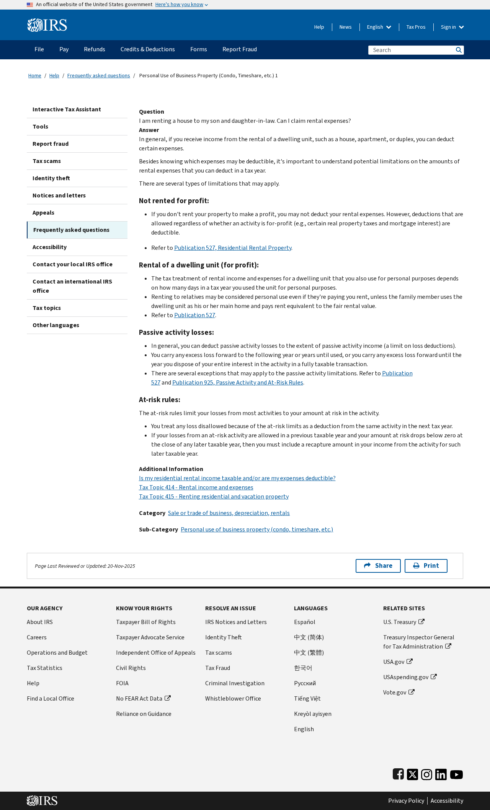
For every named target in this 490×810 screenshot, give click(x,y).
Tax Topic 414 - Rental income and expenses (196, 487)
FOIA (122, 683)
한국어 (303, 668)
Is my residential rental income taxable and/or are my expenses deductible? (237, 478)
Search (458, 50)
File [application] (39, 49)
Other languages (56, 325)
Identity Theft (223, 637)
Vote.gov (394, 692)
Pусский (305, 683)
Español (304, 622)
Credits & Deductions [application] (148, 49)
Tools (40, 126)
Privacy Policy (406, 801)
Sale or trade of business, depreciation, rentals (229, 513)
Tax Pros (416, 27)
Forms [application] (198, 49)
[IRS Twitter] (412, 772)
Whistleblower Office (233, 698)
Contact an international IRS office (72, 286)
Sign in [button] (449, 27)
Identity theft (51, 178)
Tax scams (47, 161)
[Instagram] (426, 772)
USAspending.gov (405, 677)
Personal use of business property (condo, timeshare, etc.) (257, 529)
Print (431, 565)
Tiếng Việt (307, 698)
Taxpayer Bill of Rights (146, 622)
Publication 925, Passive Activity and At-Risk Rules (237, 382)
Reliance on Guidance (144, 714)
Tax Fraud (217, 668)
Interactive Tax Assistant (67, 109)
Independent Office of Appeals (156, 653)
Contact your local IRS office (73, 264)
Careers (37, 637)
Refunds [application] (94, 49)
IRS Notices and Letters (236, 622)
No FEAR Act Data (139, 698)
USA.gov (393, 662)
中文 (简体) (309, 637)
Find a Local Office (50, 698)
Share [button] (383, 565)
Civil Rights (131, 668)
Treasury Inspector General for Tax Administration (418, 641)
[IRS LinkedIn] (441, 772)
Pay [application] (64, 49)
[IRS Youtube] (456, 772)
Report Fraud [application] (239, 49)
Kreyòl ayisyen (313, 714)
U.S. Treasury (399, 622)
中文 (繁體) (309, 653)
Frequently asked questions (98, 75)
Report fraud (51, 144)
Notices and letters (59, 195)
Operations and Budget (57, 653)
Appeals (43, 213)
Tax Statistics (44, 668)
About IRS (40, 622)
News (346, 27)
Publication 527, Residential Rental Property (232, 248)
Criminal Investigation (235, 683)
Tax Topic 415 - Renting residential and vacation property (214, 496)
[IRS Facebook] (398, 772)
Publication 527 (194, 315)
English (375, 27)
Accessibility (50, 247)
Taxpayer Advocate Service (150, 637)
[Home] (47, 22)
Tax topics (47, 308)
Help (319, 27)
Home (34, 75)
